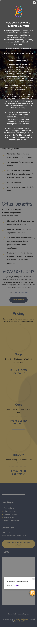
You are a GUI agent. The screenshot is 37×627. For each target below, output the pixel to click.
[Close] (34, 2)
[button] (32, 593)
